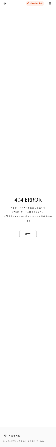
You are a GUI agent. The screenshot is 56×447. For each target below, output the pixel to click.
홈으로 (28, 233)
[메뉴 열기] (50, 3)
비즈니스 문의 (36, 3)
